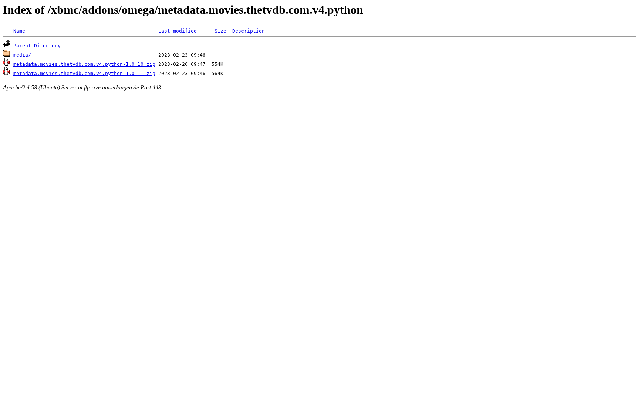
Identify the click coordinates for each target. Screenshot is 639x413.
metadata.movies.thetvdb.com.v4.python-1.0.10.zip (84, 64)
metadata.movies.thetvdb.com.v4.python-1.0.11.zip (84, 73)
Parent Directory (37, 45)
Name (19, 31)
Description (248, 31)
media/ (22, 55)
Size (220, 31)
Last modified (177, 31)
